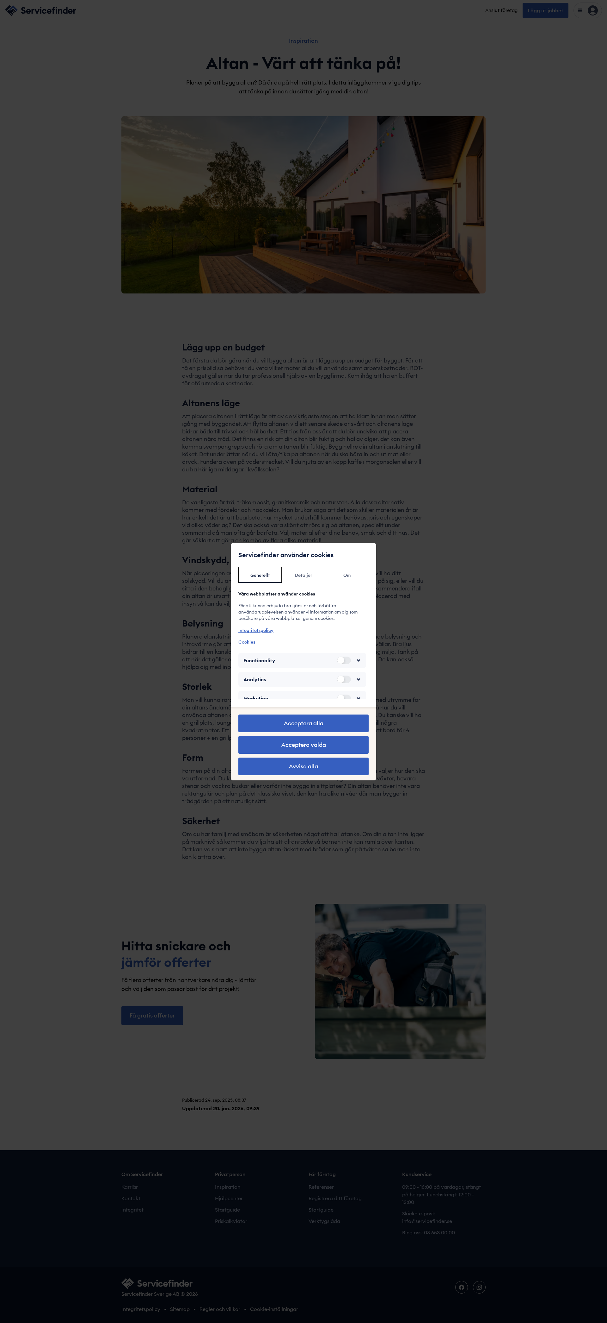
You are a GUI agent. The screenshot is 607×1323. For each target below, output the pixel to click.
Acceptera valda (303, 744)
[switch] (344, 660)
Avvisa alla (303, 766)
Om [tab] (347, 575)
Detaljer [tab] (303, 575)
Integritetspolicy (255, 630)
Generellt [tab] (260, 575)
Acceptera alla (303, 723)
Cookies (246, 642)
